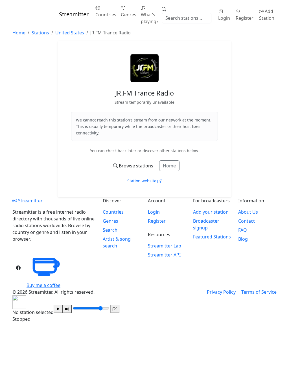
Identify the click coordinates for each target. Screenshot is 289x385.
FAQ (242, 230)
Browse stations (136, 166)
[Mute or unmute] (67, 309)
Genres (128, 15)
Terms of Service (259, 292)
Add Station (266, 14)
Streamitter (30, 201)
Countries (105, 15)
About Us (248, 212)
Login (224, 18)
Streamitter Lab (164, 246)
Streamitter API (164, 255)
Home (169, 166)
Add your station (211, 212)
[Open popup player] (114, 309)
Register (244, 18)
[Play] (58, 309)
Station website (142, 180)
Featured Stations (212, 237)
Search (110, 230)
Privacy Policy (221, 292)
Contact (246, 221)
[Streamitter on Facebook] (18, 267)
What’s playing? (149, 18)
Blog (243, 239)
